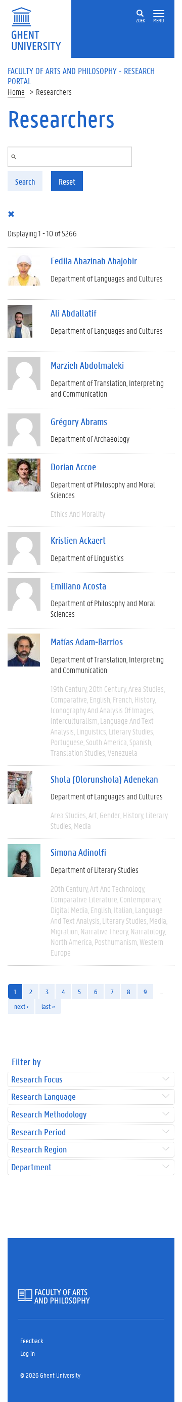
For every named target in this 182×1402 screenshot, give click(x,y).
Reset (67, 181)
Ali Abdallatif (74, 313)
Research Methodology (48, 1114)
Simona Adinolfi (78, 852)
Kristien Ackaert (78, 540)
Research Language (43, 1097)
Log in (27, 1353)
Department (31, 1167)
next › (21, 1006)
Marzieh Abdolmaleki (87, 365)
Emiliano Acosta (78, 586)
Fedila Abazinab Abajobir (94, 261)
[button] (158, 14)
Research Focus (37, 1079)
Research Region (39, 1149)
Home (16, 91)
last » (48, 1006)
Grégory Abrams (79, 421)
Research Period (38, 1132)
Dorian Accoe (73, 467)
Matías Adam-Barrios (87, 642)
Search (25, 181)
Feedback (31, 1340)
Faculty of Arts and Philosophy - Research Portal (81, 75)
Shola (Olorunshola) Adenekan (104, 779)
